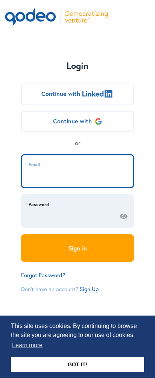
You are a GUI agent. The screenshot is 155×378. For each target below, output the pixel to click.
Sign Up (89, 289)
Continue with (60, 93)
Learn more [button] (27, 345)
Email (34, 164)
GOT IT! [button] (78, 364)
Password (39, 204)
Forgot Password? (43, 275)
